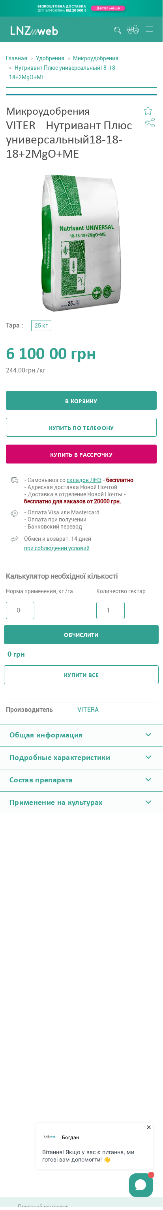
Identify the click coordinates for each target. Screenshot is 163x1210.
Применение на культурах (56, 803)
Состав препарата (41, 780)
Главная (16, 58)
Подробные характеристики (59, 758)
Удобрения (50, 58)
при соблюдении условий (57, 548)
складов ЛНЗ (84, 480)
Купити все (81, 675)
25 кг (41, 325)
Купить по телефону (81, 428)
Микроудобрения (95, 58)
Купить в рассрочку (81, 455)
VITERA (88, 709)
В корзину (81, 401)
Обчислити (81, 635)
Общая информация (45, 735)
